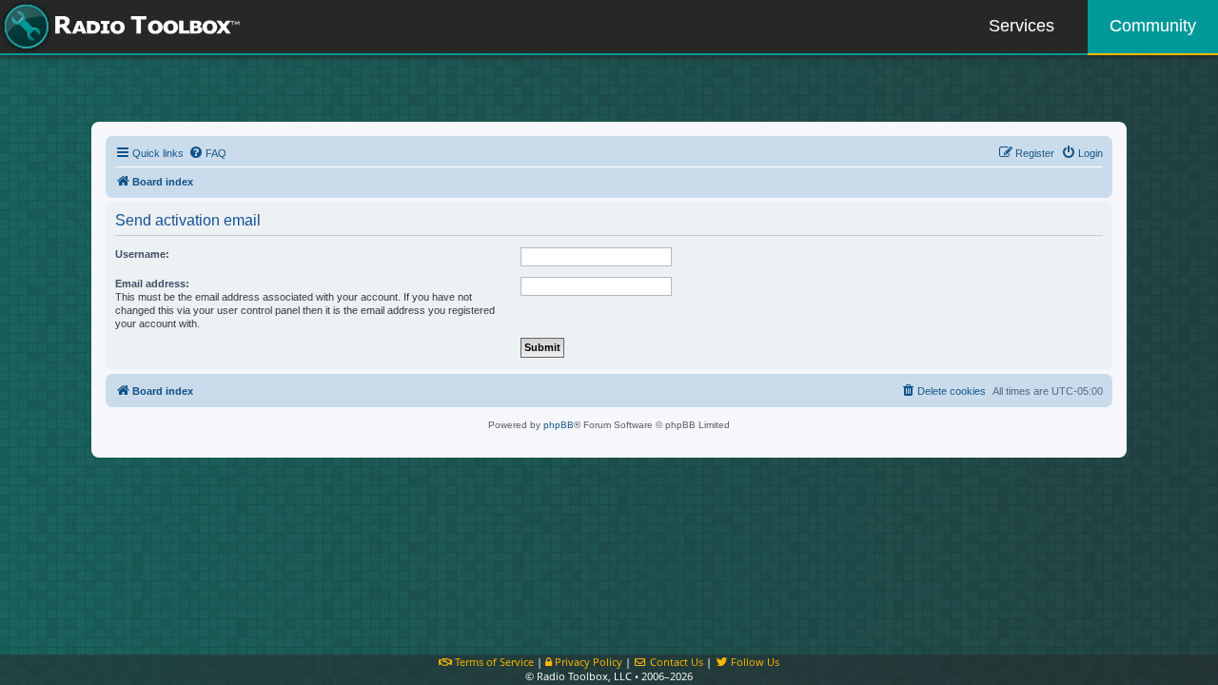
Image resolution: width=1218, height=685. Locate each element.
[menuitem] (207, 153)
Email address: (152, 283)
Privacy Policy (587, 662)
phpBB (558, 425)
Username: (142, 254)
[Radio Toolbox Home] (119, 26)
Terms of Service (493, 662)
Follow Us (753, 662)
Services (1021, 25)
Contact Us (675, 662)
